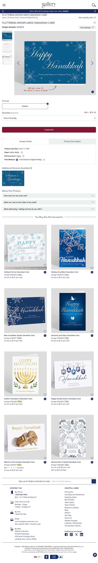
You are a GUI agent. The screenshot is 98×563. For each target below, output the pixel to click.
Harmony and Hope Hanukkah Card (65, 335)
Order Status (69, 502)
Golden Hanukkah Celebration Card (18, 398)
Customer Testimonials (73, 523)
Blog (66, 510)
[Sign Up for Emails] (94, 481)
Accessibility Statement (39, 550)
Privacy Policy (51, 550)
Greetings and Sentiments (74, 494)
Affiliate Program (71, 520)
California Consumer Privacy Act (65, 550)
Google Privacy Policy (54, 552)
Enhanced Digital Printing (29, 17)
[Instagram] (72, 534)
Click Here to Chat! (22, 501)
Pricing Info (69, 492)
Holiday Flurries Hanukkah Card (16, 272)
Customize (49, 129)
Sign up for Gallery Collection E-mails (34, 481)
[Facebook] (67, 534)
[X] (77, 534)
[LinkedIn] (81, 534)
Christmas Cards (13, 17)
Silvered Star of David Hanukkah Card (66, 462)
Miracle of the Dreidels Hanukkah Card (19, 462)
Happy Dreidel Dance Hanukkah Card (66, 398)
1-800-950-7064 (21, 494)
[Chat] (95, 555)
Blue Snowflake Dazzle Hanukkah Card (19, 335)
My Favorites (69, 499)
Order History (70, 505)
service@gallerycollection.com (26, 521)
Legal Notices (28, 550)
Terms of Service (68, 552)
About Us (68, 518)
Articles (67, 512)
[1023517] (13, 186)
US (38, 557)
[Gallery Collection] (49, 5)
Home (4, 17)
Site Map (68, 515)
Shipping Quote (71, 497)
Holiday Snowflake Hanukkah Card (64, 272)
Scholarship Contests (73, 525)
